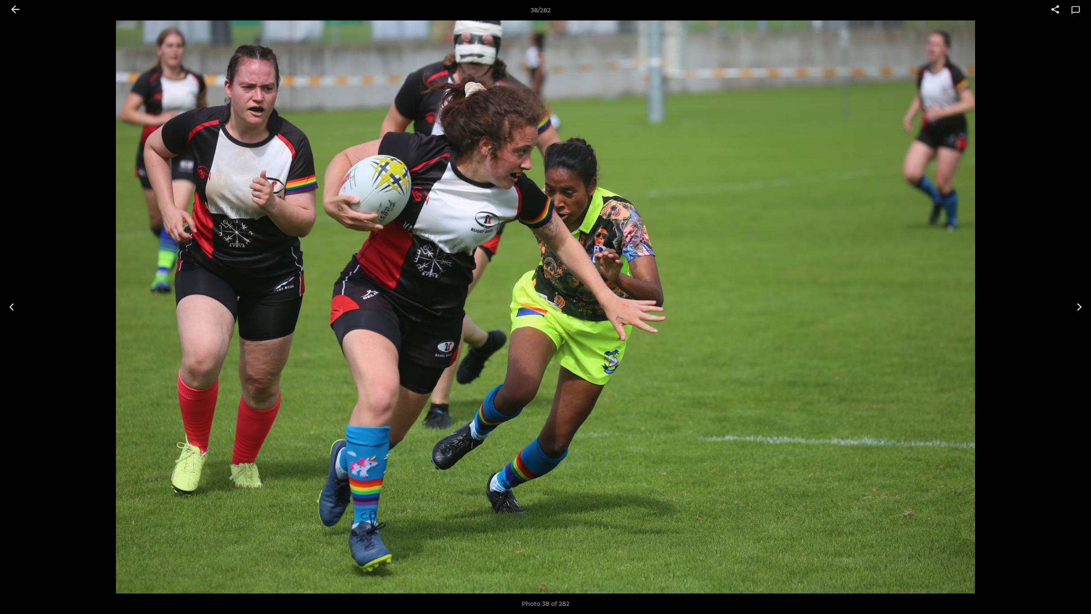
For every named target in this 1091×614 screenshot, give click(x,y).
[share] (1055, 10)
